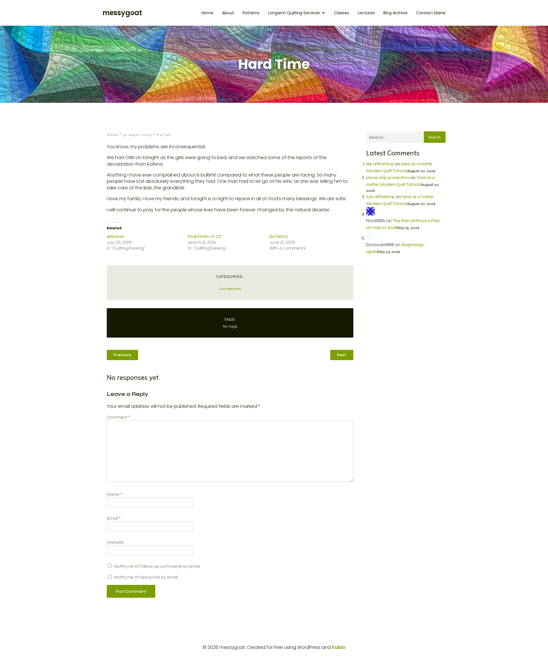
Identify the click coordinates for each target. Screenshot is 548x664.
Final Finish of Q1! (204, 236)
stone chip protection (387, 177)
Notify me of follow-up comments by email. (157, 566)
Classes (341, 13)
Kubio (338, 647)
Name (114, 494)
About (228, 13)
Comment (118, 417)
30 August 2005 (137, 135)
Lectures (366, 13)
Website (115, 542)
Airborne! (115, 236)
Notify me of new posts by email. (146, 577)
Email (114, 518)
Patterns (251, 13)
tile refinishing (379, 163)
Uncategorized (230, 289)
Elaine (112, 135)
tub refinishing (380, 196)
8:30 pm (164, 135)
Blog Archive (395, 13)
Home (207, 13)
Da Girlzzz (278, 236)
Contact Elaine (431, 13)
